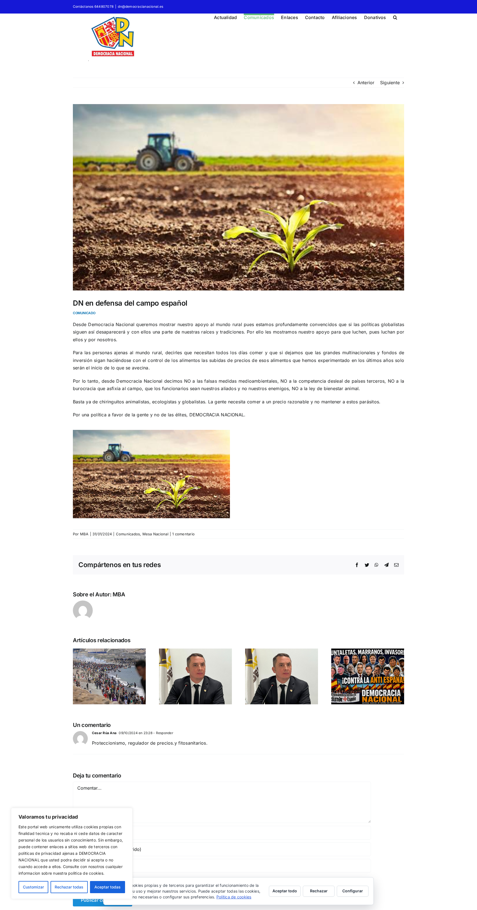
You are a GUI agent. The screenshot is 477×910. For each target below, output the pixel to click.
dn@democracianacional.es (140, 6)
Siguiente (390, 82)
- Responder (162, 733)
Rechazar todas (69, 887)
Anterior (366, 82)
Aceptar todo (284, 890)
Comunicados (128, 534)
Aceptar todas (107, 887)
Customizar (33, 887)
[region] (71, 853)
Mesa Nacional (155, 534)
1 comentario (183, 534)
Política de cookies (233, 897)
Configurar (352, 890)
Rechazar (319, 890)
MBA (84, 534)
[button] (395, 17)
